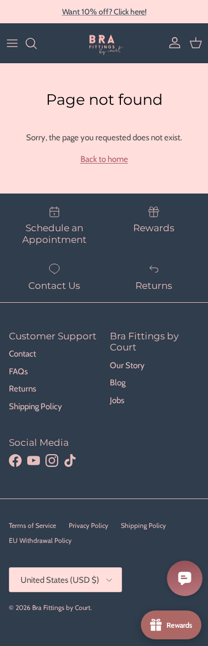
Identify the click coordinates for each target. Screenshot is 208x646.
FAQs (18, 372)
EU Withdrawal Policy (40, 540)
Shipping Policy (35, 406)
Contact (22, 354)
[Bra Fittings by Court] (104, 43)
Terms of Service (32, 525)
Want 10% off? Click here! (104, 12)
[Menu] (12, 43)
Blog (117, 383)
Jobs (117, 400)
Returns (22, 389)
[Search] (36, 43)
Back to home (104, 159)
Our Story (127, 365)
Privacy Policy (88, 525)
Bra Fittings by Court (61, 607)
